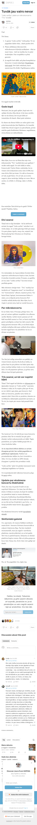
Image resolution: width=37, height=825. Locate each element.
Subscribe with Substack (20, 794)
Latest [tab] (9, 740)
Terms (21, 811)
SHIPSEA (8, 21)
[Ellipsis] (34, 658)
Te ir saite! (25, 504)
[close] (31, 762)
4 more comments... (8, 730)
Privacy (16, 811)
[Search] (33, 740)
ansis (5, 475)
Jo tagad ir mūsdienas (9, 748)
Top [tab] (4, 740)
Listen (33, 22)
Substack (9, 821)
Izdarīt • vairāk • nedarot (9, 759)
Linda (7, 658)
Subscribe (26, 2)
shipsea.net (29, 383)
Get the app (28, 816)
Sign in (33, 2)
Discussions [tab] (16, 740)
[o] (18, 345)
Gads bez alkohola (9, 757)
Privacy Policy (21, 802)
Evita (7, 686)
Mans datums (7, 745)
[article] (18, 748)
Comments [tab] (6, 641)
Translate (6, 8)
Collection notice (29, 811)
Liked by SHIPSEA (12, 660)
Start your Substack (13, 816)
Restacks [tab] (14, 641)
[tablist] (10, 641)
